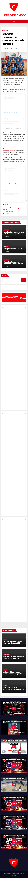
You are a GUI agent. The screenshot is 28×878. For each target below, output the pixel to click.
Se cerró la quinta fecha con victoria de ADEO (12, 642)
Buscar (4, 275)
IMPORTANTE (5, 30)
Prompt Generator (6, 287)
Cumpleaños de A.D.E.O (12, 249)
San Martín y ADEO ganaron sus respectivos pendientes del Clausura (13, 689)
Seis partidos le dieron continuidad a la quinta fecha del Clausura (12, 673)
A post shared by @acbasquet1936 (13, 128)
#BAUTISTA (14, 48)
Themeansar (13, 875)
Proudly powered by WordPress (10, 873)
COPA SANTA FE (6, 654)
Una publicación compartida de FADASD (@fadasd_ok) (16, 200)
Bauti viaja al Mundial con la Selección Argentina (13, 233)
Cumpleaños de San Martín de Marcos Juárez (13, 263)
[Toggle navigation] (14, 21)
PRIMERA (5, 639)
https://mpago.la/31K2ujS (9, 150)
